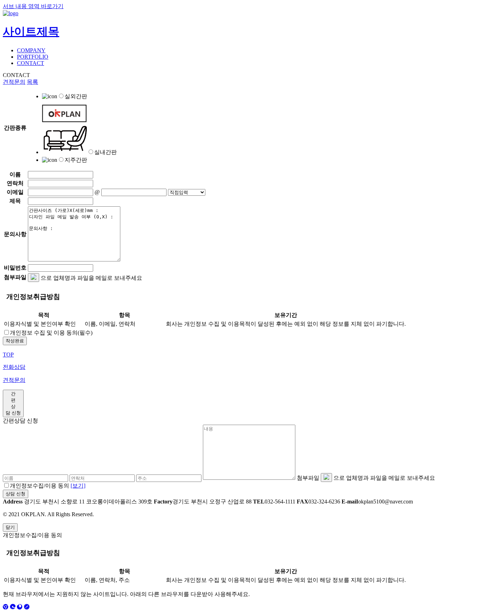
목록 (32, 82)
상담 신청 (15, 493)
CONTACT (30, 63)
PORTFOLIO (32, 57)
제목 (15, 201)
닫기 (10, 527)
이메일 (15, 192)
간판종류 (15, 128)
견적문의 (14, 82)
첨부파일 (15, 277)
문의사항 (15, 234)
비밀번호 (15, 268)
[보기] (78, 486)
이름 (15, 174)
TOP (8, 355)
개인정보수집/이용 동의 (47, 486)
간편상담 (13, 403)
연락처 (15, 183)
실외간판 (76, 96)
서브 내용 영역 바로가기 (33, 6)
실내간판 (105, 152)
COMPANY (31, 50)
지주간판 (76, 160)
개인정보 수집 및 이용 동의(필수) (51, 333)
